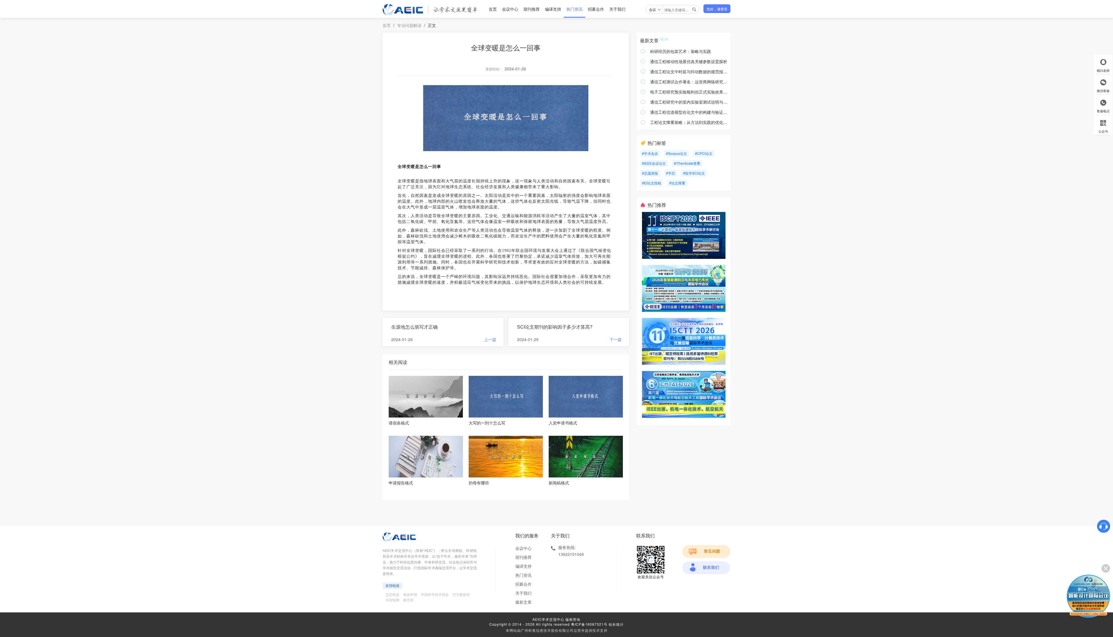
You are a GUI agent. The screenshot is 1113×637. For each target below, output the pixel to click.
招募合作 (596, 9)
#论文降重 (677, 182)
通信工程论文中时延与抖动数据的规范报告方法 (689, 71)
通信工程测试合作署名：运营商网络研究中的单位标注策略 (689, 82)
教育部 (408, 599)
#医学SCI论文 (694, 173)
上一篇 (490, 339)
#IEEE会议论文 (654, 163)
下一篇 (616, 339)
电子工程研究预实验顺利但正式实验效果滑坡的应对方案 (689, 92)
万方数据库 (461, 594)
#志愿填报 (650, 173)
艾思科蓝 (392, 594)
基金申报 (410, 594)
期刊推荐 (531, 9)
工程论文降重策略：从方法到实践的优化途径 (689, 122)
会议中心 (510, 9)
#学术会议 (650, 153)
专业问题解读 (409, 25)
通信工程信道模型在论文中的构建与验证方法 (689, 112)
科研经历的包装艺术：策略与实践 (680, 51)
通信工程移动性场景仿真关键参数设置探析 (688, 61)
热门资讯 (574, 9)
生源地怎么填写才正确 (414, 326)
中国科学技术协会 (435, 594)
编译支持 (553, 9)
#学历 (670, 173)
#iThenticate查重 (687, 163)
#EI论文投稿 (651, 182)
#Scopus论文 (676, 153)
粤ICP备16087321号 (589, 624)
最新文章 (523, 602)
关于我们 (617, 9)
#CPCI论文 (703, 153)
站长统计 (616, 624)
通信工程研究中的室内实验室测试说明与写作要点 (689, 102)
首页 (493, 9)
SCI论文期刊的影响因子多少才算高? (554, 326)
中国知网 (392, 599)
